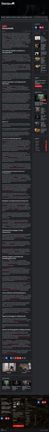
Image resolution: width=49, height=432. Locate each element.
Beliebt (37, 33)
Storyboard (16, 209)
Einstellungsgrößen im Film (13, 157)
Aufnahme (13, 340)
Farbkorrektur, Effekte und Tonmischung (21, 222)
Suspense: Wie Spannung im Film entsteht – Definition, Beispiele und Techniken (43, 47)
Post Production (8, 226)
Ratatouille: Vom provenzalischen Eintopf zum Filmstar (44, 131)
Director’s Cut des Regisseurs (13, 344)
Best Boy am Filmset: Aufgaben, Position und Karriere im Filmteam (43, 60)
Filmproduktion (21, 312)
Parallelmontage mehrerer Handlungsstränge (20, 334)
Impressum (42, 430)
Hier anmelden (38, 86)
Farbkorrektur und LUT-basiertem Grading (22, 280)
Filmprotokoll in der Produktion (7, 190)
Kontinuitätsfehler (5, 268)
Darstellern (16, 177)
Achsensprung (23, 178)
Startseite (3, 17)
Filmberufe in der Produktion (12, 352)
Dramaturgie (9, 38)
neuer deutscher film (28, 405)
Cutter (10, 64)
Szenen (6, 36)
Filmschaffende (25, 17)
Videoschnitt (8, 119)
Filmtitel (30, 17)
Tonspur (28, 276)
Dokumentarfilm (20, 146)
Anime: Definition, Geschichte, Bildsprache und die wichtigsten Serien (44, 39)
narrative (28, 188)
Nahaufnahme (6, 156)
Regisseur (25, 57)
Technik (27, 408)
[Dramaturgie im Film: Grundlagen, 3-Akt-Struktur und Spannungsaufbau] (37, 67)
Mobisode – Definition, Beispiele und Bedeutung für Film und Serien (26, 388)
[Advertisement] (33, 7)
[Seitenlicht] (14, 402)
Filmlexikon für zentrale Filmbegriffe (24, 336)
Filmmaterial (12, 244)
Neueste (44, 33)
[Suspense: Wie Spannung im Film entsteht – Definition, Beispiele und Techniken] (37, 46)
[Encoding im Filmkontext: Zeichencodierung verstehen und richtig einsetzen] (18, 402)
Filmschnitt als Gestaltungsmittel (14, 290)
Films (8, 40)
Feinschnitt (10, 216)
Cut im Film (17, 251)
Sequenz (24, 285)
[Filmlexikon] (8, 3)
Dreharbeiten (4, 205)
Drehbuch (10, 209)
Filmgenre (37, 142)
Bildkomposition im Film (6, 288)
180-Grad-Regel (6, 260)
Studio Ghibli (27, 406)
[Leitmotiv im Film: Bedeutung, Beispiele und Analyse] (22, 404)
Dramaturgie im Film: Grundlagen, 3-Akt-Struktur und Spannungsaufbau (44, 68)
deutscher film (28, 403)
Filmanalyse (19, 17)
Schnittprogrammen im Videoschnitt (8, 246)
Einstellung (4, 141)
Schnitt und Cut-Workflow (15, 298)
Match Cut (13, 87)
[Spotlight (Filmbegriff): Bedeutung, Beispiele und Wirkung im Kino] (22, 402)
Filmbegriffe (8, 17)
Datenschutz (46, 430)
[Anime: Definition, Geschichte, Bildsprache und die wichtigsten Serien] (37, 38)
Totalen (27, 155)
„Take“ (4, 340)
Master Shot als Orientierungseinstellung (17, 167)
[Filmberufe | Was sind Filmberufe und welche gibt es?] (37, 53)
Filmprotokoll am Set (5, 271)
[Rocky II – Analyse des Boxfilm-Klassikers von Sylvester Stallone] (37, 109)
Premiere (25, 295)
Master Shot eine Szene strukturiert (20, 320)
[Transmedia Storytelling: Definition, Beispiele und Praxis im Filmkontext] (14, 407)
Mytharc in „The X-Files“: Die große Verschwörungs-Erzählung (16, 388)
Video (6, 304)
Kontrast (3, 89)
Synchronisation (13, 60)
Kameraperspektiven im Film (13, 264)
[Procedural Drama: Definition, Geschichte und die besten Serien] (6, 383)
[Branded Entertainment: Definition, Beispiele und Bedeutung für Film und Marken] (18, 404)
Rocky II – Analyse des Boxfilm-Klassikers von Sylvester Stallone (43, 111)
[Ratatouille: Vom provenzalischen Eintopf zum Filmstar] (37, 130)
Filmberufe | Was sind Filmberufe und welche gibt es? (44, 54)
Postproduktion (4, 222)
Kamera (16, 260)
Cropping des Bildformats (20, 238)
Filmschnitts (24, 43)
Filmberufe (37, 144)
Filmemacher (28, 146)
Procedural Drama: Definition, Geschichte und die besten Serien (6, 387)
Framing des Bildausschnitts (7, 110)
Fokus (15, 166)
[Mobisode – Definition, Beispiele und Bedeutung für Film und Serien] (26, 383)
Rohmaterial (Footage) (21, 205)
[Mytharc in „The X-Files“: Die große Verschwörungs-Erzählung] (16, 383)
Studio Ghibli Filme (32, 406)
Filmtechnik (13, 17)
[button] (2, 430)
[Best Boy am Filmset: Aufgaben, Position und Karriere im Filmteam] (37, 59)
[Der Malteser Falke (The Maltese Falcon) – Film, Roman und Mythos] (14, 404)
